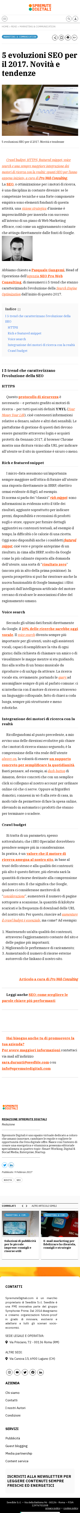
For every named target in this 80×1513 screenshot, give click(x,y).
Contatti (11, 1400)
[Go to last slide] (22, 1206)
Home (5, 26)
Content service (16, 1461)
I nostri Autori (15, 1408)
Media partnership (18, 1453)
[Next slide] (26, 1206)
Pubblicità (12, 1438)
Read (14, 26)
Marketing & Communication (37, 26)
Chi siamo (12, 1392)
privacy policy (52, 1508)
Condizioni (12, 1415)
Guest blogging (16, 1446)
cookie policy (70, 1508)
